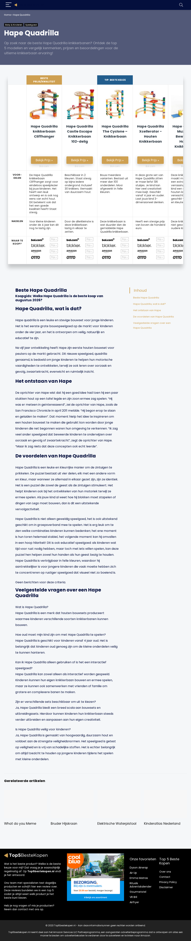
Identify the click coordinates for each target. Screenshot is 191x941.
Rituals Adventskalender (140, 884)
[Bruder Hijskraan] (72, 792)
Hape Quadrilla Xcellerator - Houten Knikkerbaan (150, 134)
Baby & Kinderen (13, 24)
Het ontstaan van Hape (147, 310)
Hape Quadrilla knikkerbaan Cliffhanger (44, 131)
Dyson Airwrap (139, 867)
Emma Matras (139, 878)
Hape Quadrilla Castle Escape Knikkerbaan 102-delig (79, 134)
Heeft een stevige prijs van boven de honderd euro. (150, 225)
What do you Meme (20, 823)
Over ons (165, 872)
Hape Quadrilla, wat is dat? (149, 304)
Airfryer (134, 902)
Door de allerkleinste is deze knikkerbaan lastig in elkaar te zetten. (79, 227)
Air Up (133, 873)
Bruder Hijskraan (64, 823)
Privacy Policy (168, 882)
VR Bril (133, 897)
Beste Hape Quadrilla (146, 297)
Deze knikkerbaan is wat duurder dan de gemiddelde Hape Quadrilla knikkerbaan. (114, 227)
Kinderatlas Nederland (162, 823)
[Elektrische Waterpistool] (118, 792)
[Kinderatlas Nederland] (165, 792)
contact (23, 909)
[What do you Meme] (25, 792)
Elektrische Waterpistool (116, 823)
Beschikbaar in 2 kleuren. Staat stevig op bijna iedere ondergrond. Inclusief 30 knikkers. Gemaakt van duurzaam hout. (78, 183)
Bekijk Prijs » (44, 160)
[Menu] (8, 5)
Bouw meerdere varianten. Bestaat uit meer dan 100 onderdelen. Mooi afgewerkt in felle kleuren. (114, 183)
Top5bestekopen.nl (40, 871)
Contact (164, 877)
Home (7, 14)
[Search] (181, 5)
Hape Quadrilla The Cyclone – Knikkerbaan (115, 131)
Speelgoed (31, 24)
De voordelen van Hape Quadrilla (153, 316)
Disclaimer (166, 887)
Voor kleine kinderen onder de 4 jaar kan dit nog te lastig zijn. (44, 225)
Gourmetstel (138, 892)
